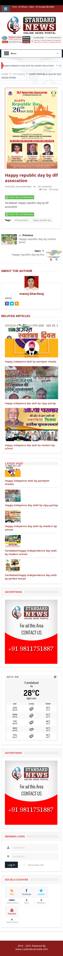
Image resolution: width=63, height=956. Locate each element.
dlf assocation (21, 220)
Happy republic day (42, 220)
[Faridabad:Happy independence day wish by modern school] (31, 541)
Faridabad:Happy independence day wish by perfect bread (31, 576)
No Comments (45, 186)
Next (38, 251)
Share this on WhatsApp (21, 197)
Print (44, 189)
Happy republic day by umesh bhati (37, 240)
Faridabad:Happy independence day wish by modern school (31, 552)
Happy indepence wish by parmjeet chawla (30, 361)
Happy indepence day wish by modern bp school (30, 447)
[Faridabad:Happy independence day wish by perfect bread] (31, 565)
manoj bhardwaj (23, 186)
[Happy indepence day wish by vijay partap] (31, 496)
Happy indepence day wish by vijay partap (30, 403)
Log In (11, 865)
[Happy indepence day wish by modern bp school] (31, 517)
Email (55, 189)
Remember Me (36, 865)
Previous (27, 235)
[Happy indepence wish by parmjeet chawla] (31, 471)
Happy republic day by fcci (28, 254)
